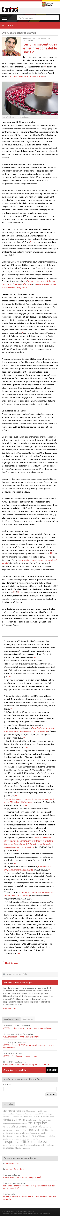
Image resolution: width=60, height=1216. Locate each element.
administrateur (41, 1111)
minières (36, 1135)
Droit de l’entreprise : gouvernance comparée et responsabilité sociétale (29, 1197)
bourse (36, 1114)
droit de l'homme (49, 1117)
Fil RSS (50, 1070)
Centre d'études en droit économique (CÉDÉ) (22, 1177)
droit (40, 1116)
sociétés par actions (39, 1145)
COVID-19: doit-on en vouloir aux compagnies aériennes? (27, 1028)
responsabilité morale (30, 1139)
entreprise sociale (30, 1126)
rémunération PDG (10, 1145)
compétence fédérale (11, 1117)
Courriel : (7, 1084)
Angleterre (20, 1114)
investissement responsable (36, 1133)
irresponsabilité (19, 1136)
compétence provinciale (28, 1117)
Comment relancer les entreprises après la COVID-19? (26, 1064)
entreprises (10, 1126)
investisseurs (8, 1136)
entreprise (37, 1122)
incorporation (20, 1133)
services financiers (25, 1145)
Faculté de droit (12, 1163)
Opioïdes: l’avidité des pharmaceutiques (27, 76)
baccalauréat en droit (15, 1169)
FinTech (26, 1130)
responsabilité (16, 1139)
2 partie (27, 284)
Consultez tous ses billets (15, 1070)
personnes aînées (48, 1136)
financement (17, 1130)
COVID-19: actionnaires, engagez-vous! (20, 1056)
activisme (31, 1111)
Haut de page (11, 963)
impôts (11, 1132)
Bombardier (29, 1114)
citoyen (50, 1114)
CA (40, 1114)
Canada (44, 1114)
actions (24, 1110)
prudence (7, 1139)
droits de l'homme (15, 1119)
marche (28, 1136)
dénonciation (8, 1124)
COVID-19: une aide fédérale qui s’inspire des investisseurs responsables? (28, 1046)
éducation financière (22, 1148)
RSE (45, 1142)
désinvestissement (20, 1124)
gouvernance (38, 1129)
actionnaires (11, 1110)
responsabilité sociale (22, 1141)
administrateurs (9, 1114)
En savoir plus (9, 1008)
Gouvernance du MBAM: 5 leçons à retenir (21, 1037)
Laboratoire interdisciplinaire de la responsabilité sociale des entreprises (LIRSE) (29, 1187)
